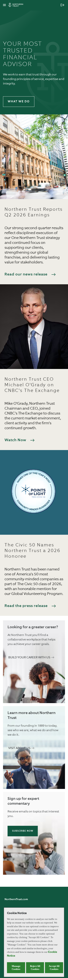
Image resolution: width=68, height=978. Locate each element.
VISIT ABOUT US (19, 748)
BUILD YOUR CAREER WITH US (29, 657)
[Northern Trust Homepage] (16, 5)
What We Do (19, 101)
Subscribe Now (22, 831)
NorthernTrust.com (16, 899)
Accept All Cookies (54, 967)
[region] (34, 942)
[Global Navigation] (4, 5)
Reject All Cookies (35, 967)
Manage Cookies (16, 967)
